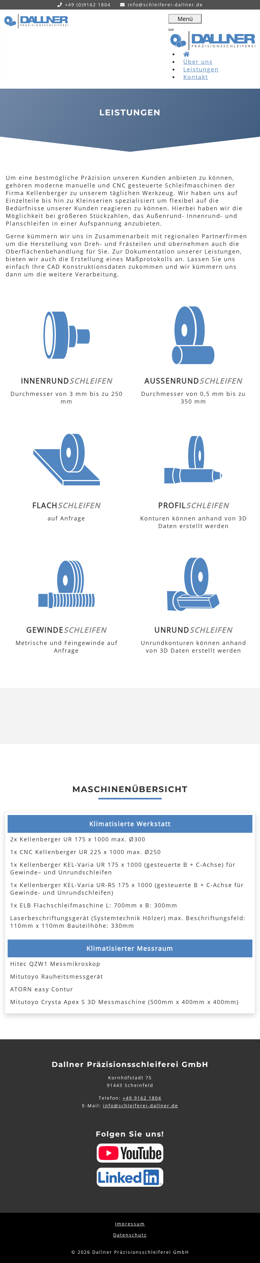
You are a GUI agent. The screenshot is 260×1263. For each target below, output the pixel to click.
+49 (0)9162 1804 (88, 5)
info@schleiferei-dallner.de (165, 5)
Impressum (130, 1224)
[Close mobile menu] (170, 30)
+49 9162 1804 (142, 1098)
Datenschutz (130, 1235)
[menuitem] (196, 76)
